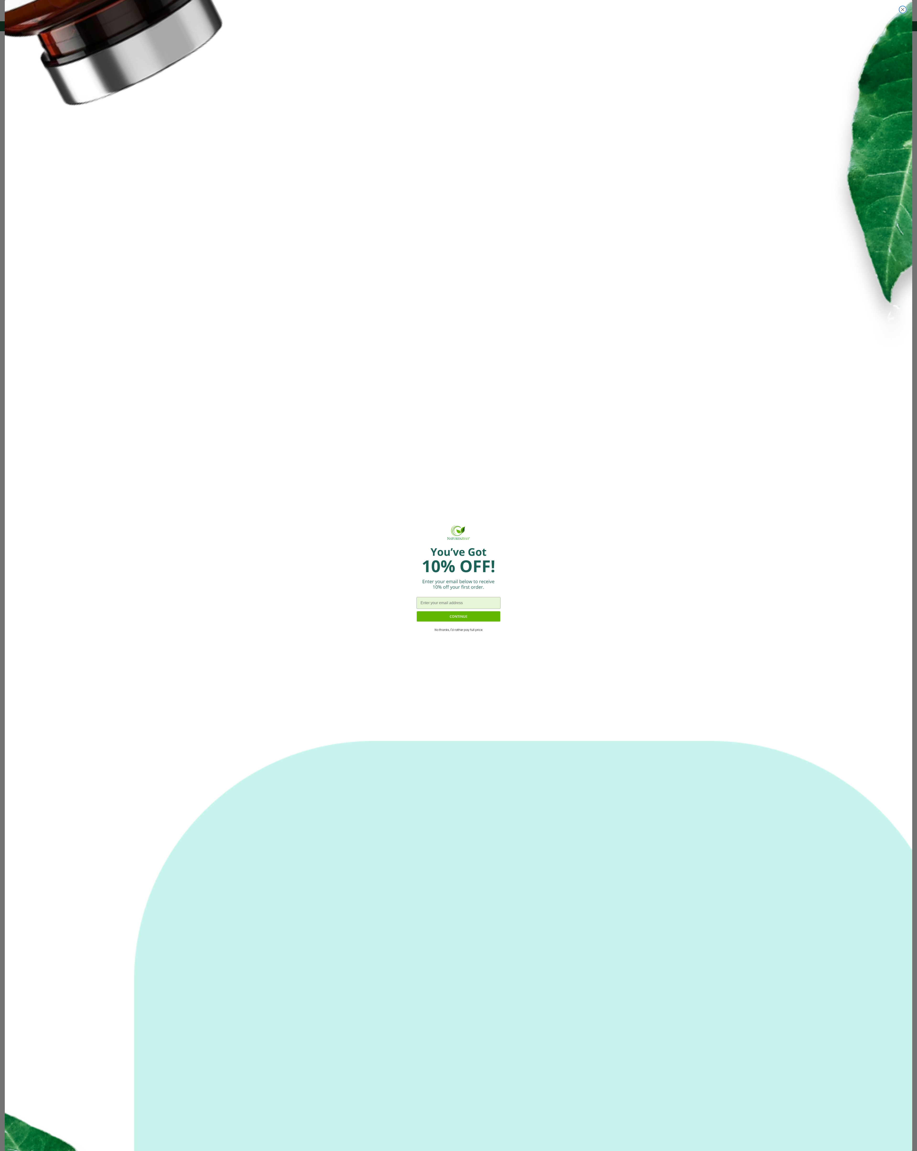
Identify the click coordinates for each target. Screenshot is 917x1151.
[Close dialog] (902, 9)
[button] (458, 616)
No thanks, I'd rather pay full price (458, 630)
